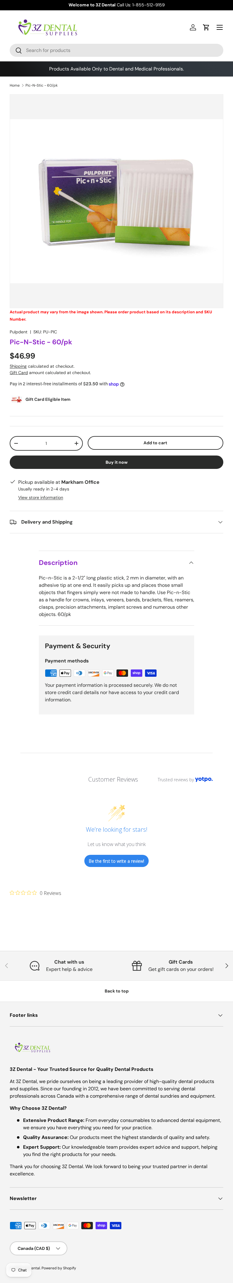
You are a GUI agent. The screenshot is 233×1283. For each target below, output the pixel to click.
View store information (40, 497)
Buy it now (117, 462)
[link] (35, 892)
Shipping (18, 366)
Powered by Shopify (59, 1268)
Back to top (117, 991)
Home (15, 85)
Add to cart (155, 442)
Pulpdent (19, 332)
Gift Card (19, 372)
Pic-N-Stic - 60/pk (41, 85)
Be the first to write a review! (116, 861)
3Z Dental (32, 1268)
